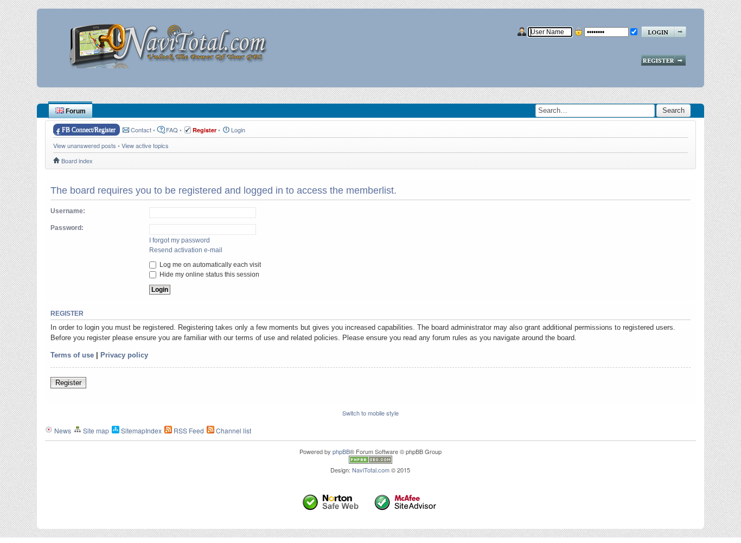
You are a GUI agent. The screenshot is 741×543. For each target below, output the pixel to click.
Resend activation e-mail (185, 250)
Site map (95, 430)
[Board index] (171, 42)
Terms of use (72, 355)
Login (238, 129)
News (62, 430)
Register (68, 383)
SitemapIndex (140, 430)
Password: (67, 228)
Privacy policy (124, 355)
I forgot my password (179, 240)
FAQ (172, 129)
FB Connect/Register (89, 129)
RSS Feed (188, 430)
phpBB (341, 451)
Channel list (232, 430)
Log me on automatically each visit (209, 265)
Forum (75, 111)
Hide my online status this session (208, 274)
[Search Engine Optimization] (370, 461)
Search (673, 110)
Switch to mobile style (370, 412)
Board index (77, 160)
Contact (141, 129)
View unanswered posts (84, 145)
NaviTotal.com (370, 469)
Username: (67, 211)
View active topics (145, 145)
